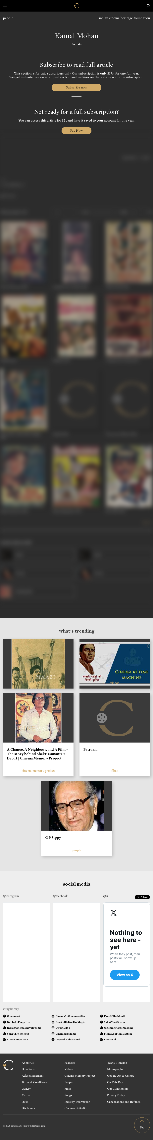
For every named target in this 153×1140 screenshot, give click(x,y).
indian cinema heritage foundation (124, 18)
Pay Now (76, 130)
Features (70, 1062)
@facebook (60, 896)
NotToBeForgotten (18, 1021)
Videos (69, 1069)
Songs (68, 1095)
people (8, 18)
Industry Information (77, 1102)
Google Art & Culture (120, 1075)
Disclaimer (28, 1108)
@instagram (11, 896)
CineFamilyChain (17, 1039)
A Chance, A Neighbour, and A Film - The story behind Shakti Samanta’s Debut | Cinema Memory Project (37, 753)
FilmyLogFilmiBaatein (118, 1033)
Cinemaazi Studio (75, 1108)
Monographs (115, 1069)
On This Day (115, 1082)
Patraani (90, 749)
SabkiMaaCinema (115, 1021)
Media (26, 1095)
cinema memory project (38, 771)
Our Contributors (117, 1088)
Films (68, 1088)
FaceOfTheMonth (115, 1015)
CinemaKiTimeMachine (118, 1027)
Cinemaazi (13, 1015)
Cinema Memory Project (80, 1075)
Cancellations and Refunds (123, 1102)
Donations (28, 1069)
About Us (28, 1062)
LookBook (110, 1039)
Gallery (26, 1088)
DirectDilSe (63, 1027)
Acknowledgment (32, 1075)
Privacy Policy (116, 1095)
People (69, 1082)
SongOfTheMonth (18, 1033)
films (114, 771)
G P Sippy (53, 837)
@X (105, 896)
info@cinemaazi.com (34, 1125)
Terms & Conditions (34, 1082)
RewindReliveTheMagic (70, 1021)
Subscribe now (76, 87)
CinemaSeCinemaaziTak (70, 1015)
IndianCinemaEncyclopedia (24, 1027)
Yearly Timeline (117, 1062)
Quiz (25, 1102)
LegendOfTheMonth (68, 1039)
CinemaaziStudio (66, 1033)
